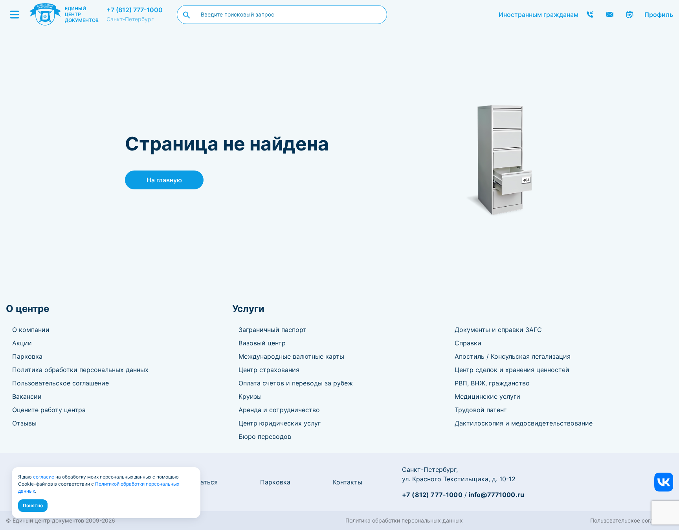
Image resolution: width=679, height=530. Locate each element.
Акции (22, 343)
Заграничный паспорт (272, 330)
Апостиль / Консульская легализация (513, 356)
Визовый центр (262, 343)
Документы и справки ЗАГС (498, 330)
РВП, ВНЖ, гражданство (492, 383)
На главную (164, 180)
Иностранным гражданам (538, 14)
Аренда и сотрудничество (279, 410)
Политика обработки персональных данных (80, 370)
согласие (43, 477)
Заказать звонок (589, 14)
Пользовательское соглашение (60, 383)
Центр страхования (269, 370)
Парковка (27, 356)
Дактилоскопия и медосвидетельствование (524, 423)
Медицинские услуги (487, 396)
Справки (468, 343)
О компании (31, 330)
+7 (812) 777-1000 (134, 10)
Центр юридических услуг (280, 423)
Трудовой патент (481, 410)
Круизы (250, 396)
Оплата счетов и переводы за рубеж (296, 383)
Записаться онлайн (630, 14)
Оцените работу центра (49, 410)
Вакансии (27, 396)
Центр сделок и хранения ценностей (512, 370)
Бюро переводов (265, 436)
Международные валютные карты (291, 356)
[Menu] (15, 15)
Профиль (658, 14)
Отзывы (24, 423)
